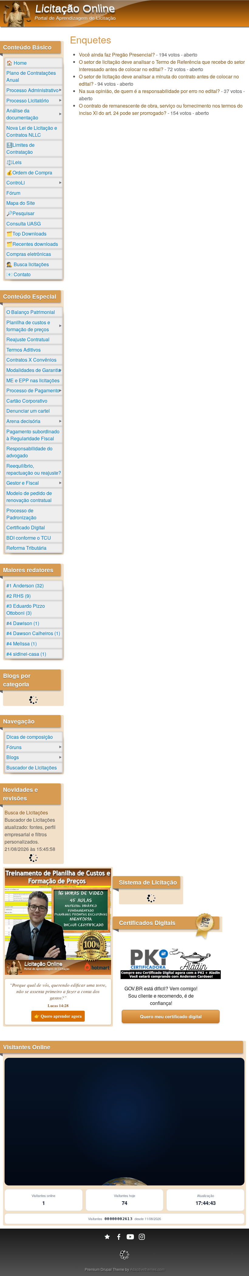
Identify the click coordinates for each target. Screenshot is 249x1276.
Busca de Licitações (26, 812)
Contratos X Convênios (31, 359)
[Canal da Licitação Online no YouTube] (130, 1236)
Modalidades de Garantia (33, 369)
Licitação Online (75, 8)
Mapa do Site (20, 202)
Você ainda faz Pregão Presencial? (117, 54)
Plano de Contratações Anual (31, 76)
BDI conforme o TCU (28, 537)
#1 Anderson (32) (25, 585)
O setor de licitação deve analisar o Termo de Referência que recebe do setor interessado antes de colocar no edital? (162, 65)
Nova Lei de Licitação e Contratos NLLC (31, 131)
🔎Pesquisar (20, 213)
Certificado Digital (25, 527)
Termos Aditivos (23, 349)
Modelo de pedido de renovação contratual (29, 497)
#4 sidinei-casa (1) (26, 653)
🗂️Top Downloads (26, 233)
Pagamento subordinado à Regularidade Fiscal (33, 435)
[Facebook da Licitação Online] (118, 1236)
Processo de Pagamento (33, 390)
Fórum (13, 192)
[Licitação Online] (17, 24)
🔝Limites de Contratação (20, 148)
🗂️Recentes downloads (32, 243)
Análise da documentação (22, 114)
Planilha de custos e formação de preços (28, 326)
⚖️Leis (14, 162)
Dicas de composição (29, 736)
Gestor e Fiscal (22, 482)
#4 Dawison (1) (22, 623)
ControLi (15, 182)
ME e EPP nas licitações (33, 380)
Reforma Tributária (26, 547)
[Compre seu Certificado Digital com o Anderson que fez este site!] (171, 977)
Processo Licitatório (27, 100)
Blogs (12, 757)
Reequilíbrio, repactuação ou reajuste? (33, 469)
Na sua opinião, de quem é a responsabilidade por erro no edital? (149, 91)
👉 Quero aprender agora (58, 1016)
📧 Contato (18, 274)
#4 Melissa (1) (21, 643)
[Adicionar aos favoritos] (107, 1236)
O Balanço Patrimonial (30, 311)
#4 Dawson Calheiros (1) (33, 633)
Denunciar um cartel (28, 410)
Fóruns (14, 747)
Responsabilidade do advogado (29, 452)
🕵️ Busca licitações (27, 264)
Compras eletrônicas (28, 253)
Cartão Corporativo (26, 400)
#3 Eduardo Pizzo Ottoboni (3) (25, 609)
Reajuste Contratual (27, 339)
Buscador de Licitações (31, 767)
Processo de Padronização (21, 514)
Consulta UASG (23, 223)
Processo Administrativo (32, 90)
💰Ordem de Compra (29, 172)
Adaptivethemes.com (147, 1269)
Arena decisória (23, 421)
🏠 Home (16, 62)
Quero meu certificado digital (171, 1016)
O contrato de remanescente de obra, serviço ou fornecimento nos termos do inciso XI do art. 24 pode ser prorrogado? (161, 109)
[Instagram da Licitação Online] (141, 1236)
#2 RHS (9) (18, 595)
